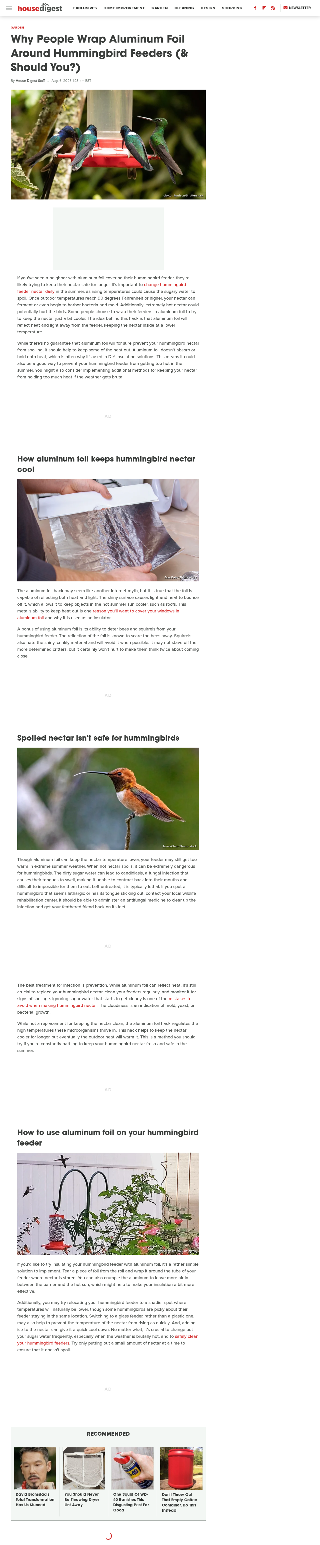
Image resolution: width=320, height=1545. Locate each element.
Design (208, 8)
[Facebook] (255, 9)
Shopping (232, 8)
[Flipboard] (264, 9)
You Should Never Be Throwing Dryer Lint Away (81, 1500)
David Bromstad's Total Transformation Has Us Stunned (35, 1500)
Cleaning (184, 8)
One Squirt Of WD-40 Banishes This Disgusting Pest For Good (131, 1502)
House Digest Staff (30, 80)
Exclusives (85, 8)
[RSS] (273, 9)
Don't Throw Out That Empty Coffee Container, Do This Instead (179, 1503)
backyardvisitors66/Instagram (177, 1250)
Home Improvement (124, 8)
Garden (160, 8)
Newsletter (300, 8)
